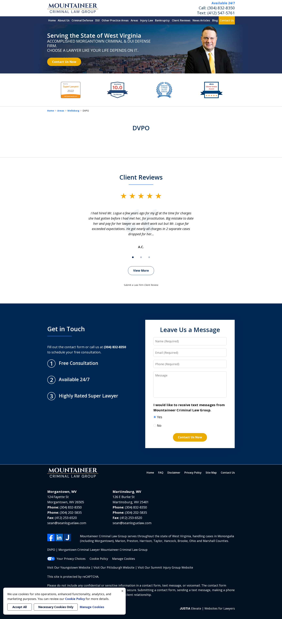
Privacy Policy (193, 472)
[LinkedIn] (59, 537)
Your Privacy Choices (71, 559)
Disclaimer (173, 472)
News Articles (201, 20)
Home (52, 20)
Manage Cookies (123, 559)
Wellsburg (73, 110)
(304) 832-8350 (221, 7)
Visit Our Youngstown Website (68, 567)
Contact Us (227, 20)
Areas (134, 20)
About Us (64, 20)
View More (141, 270)
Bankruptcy (162, 20)
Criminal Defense (82, 20)
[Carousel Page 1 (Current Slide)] (133, 257)
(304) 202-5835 (71, 512)
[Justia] (67, 537)
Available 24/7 (223, 3)
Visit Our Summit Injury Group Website (165, 567)
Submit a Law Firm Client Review (141, 284)
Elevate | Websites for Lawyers (207, 608)
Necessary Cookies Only (55, 607)
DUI (97, 20)
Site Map (211, 472)
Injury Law (146, 20)
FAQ (160, 472)
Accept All (19, 607)
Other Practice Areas (115, 20)
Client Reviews (181, 20)
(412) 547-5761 (221, 13)
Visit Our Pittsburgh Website (114, 567)
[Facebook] (51, 537)
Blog (215, 20)
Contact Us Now (64, 62)
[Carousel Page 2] (141, 257)
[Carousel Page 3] (149, 257)
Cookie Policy (99, 559)
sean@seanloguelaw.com (66, 523)
